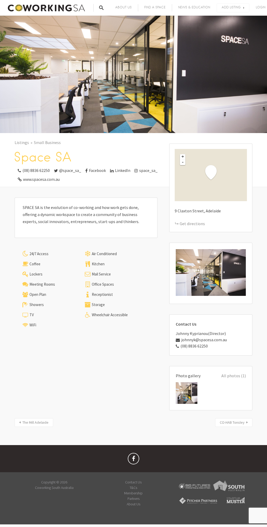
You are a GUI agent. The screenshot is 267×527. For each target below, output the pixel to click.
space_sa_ (148, 170)
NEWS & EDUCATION (194, 7)
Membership (133, 493)
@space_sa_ (70, 170)
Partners (133, 498)
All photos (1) (233, 375)
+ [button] (182, 156)
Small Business (47, 142)
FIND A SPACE (155, 7)
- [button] (182, 162)
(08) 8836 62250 (36, 170)
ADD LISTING (231, 7)
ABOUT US (123, 7)
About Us (133, 504)
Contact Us (133, 482)
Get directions (192, 223)
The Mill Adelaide (35, 422)
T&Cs (133, 487)
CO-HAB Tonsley (232, 422)
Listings (22, 142)
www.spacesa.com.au (41, 179)
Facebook (97, 170)
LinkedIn (122, 170)
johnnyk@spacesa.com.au (204, 339)
